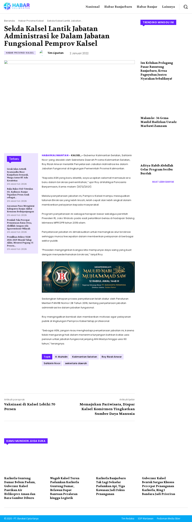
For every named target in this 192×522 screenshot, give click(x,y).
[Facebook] (45, 376)
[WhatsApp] (71, 376)
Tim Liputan (55, 53)
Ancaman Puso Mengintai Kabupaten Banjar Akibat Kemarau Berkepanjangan (20, 209)
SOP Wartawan (145, 518)
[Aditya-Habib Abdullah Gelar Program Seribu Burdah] (164, 147)
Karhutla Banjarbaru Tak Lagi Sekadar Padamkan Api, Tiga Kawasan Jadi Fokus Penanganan (111, 486)
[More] (80, 376)
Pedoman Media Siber (168, 518)
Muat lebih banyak (163, 181)
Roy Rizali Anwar (112, 357)
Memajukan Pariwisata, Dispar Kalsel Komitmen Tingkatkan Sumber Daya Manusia (107, 409)
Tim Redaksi (128, 518)
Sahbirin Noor (52, 363)
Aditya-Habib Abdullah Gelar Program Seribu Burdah (156, 169)
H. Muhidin (61, 357)
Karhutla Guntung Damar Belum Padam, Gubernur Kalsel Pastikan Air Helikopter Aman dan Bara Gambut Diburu (19, 488)
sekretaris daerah (76, 363)
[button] (185, 6)
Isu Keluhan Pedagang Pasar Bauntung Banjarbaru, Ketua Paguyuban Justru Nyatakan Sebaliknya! (156, 71)
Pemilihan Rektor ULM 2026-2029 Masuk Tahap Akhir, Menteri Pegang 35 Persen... (20, 241)
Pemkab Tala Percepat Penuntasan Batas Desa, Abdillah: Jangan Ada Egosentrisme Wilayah (19, 224)
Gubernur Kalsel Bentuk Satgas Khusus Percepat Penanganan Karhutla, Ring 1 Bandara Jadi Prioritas (158, 486)
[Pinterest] (63, 376)
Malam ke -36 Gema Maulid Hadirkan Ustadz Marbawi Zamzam (158, 122)
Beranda (9, 21)
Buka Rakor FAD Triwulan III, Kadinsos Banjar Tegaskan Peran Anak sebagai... (20, 193)
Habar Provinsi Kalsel (31, 21)
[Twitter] (54, 376)
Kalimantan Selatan (84, 357)
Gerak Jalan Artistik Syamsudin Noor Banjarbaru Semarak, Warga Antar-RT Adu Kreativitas (17, 175)
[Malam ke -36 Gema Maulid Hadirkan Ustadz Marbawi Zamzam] (164, 99)
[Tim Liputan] (43, 53)
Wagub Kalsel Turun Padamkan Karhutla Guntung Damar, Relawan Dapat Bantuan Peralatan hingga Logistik (64, 488)
